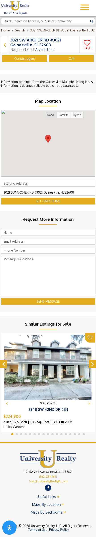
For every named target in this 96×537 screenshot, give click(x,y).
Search (20, 30)
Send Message (48, 301)
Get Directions (48, 201)
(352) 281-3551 (48, 476)
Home (5, 30)
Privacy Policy (59, 529)
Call (71, 58)
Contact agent (24, 58)
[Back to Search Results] (4, 44)
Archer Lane (44, 49)
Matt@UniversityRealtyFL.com (48, 481)
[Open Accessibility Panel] (9, 527)
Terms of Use (37, 529)
